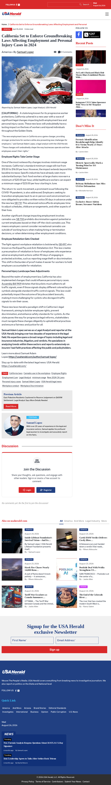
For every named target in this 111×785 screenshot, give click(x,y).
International (22, 712)
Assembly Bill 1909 (12, 284)
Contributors (57, 782)
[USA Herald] (12, 14)
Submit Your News (73, 782)
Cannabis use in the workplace (37, 373)
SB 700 (20, 219)
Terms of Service (42, 782)
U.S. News (73, 712)
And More (79, 521)
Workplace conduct (10, 386)
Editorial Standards (57, 708)
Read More (11, 406)
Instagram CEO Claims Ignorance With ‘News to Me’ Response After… (91, 104)
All (61, 521)
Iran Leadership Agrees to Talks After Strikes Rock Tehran (30, 758)
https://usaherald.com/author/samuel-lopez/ (33, 357)
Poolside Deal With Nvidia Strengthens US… (92, 568)
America (7, 29)
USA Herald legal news (51, 382)
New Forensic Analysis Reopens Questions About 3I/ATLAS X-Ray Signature (33, 744)
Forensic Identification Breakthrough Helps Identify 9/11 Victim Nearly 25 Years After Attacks (89, 143)
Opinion (44, 712)
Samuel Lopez (25, 52)
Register (46, 490)
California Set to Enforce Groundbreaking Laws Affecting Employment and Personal (48, 24)
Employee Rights (59, 373)
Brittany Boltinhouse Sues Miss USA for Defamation (90, 184)
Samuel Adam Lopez (31, 382)
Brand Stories (40, 708)
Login (26, 490)
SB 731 (18, 203)
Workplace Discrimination (31, 386)
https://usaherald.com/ (14, 366)
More (104, 521)
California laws (15, 373)
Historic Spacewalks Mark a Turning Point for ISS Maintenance (89, 165)
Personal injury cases (11, 382)
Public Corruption (58, 712)
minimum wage (39, 378)
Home (4, 24)
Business (34, 712)
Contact (86, 782)
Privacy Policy (28, 782)
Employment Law (10, 378)
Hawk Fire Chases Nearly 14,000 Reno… (37, 568)
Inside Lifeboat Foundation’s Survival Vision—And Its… (38, 539)
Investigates (7, 712)
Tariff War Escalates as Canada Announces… (36, 596)
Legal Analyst (25, 378)
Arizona (27, 708)
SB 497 (62, 244)
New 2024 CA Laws (55, 378)
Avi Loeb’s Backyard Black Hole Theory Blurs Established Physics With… (90, 74)
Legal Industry (92, 521)
